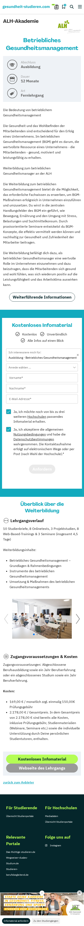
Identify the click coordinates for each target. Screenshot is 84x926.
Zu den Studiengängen (45, 920)
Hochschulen (36, 416)
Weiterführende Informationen (42, 297)
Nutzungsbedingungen (29, 434)
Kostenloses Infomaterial (42, 759)
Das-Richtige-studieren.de (20, 851)
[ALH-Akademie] (69, 27)
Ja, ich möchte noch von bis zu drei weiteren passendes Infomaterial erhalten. (39, 416)
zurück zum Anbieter (18, 782)
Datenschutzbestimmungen (33, 439)
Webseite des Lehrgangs (42, 768)
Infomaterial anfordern (16, 920)
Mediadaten (51, 816)
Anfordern (42, 469)
